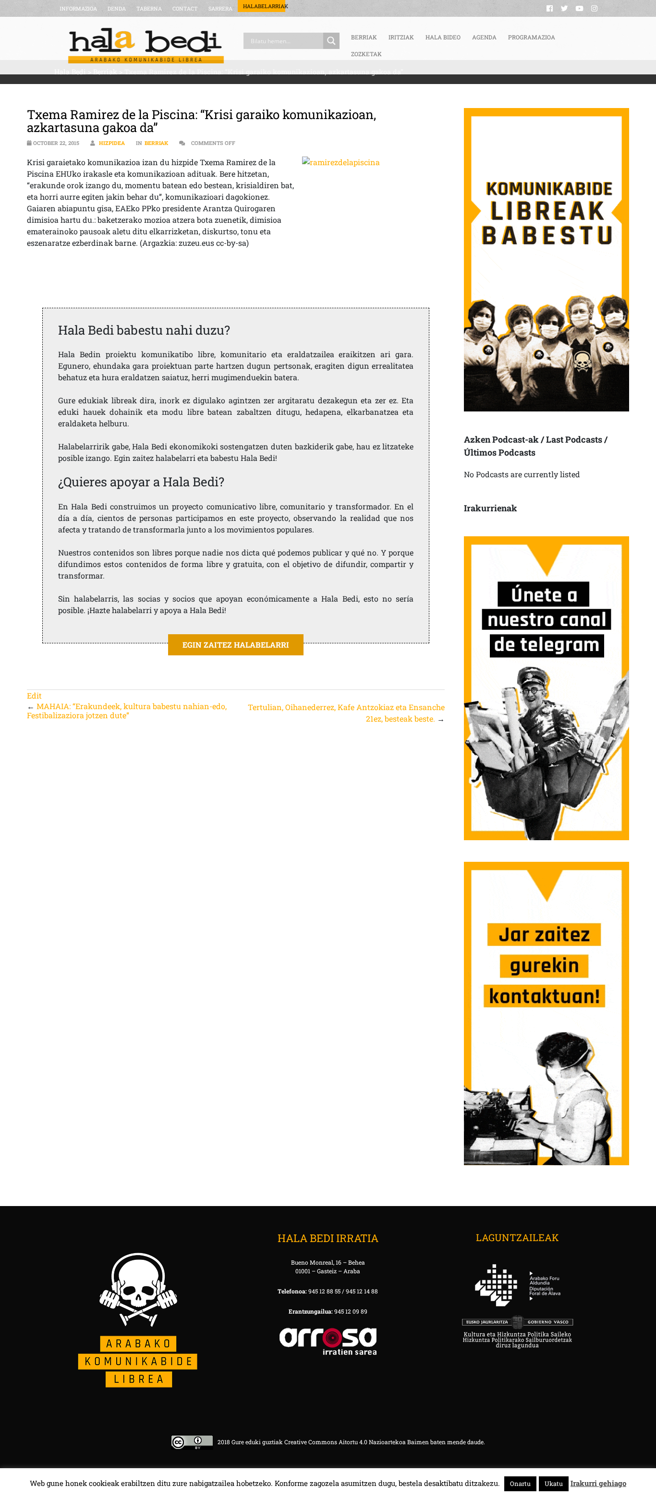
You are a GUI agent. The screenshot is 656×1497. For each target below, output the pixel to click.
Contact (185, 8)
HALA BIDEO (443, 37)
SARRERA (220, 8)
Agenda (484, 37)
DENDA (117, 8)
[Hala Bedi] (146, 46)
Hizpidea (112, 142)
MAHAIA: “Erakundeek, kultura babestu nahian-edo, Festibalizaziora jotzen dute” (127, 710)
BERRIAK (364, 37)
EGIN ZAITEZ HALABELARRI (235, 645)
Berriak (156, 142)
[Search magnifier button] (331, 41)
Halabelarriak (264, 6)
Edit (34, 695)
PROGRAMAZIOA (531, 37)
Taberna (149, 8)
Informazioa (78, 8)
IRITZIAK (401, 37)
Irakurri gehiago (598, 1483)
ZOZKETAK (366, 54)
